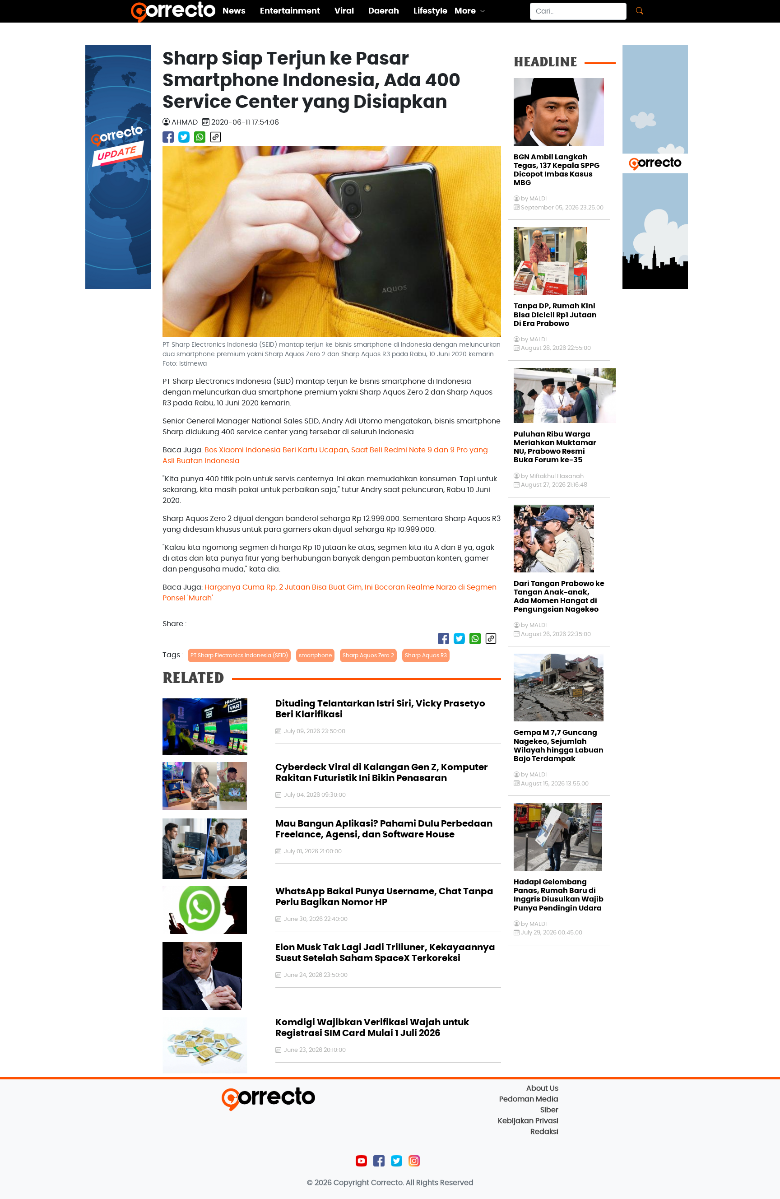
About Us (542, 1088)
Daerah (383, 11)
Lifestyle (430, 11)
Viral (344, 11)
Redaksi (544, 1131)
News (234, 11)
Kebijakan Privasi (528, 1121)
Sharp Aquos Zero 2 (368, 655)
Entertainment (290, 11)
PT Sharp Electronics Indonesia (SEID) (239, 655)
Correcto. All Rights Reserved (422, 1182)
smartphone (315, 655)
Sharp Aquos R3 (426, 655)
